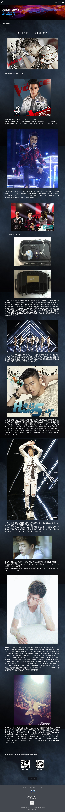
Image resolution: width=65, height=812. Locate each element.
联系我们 (39, 787)
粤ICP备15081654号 (32, 809)
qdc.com (43, 807)
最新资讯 (32, 787)
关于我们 (25, 787)
